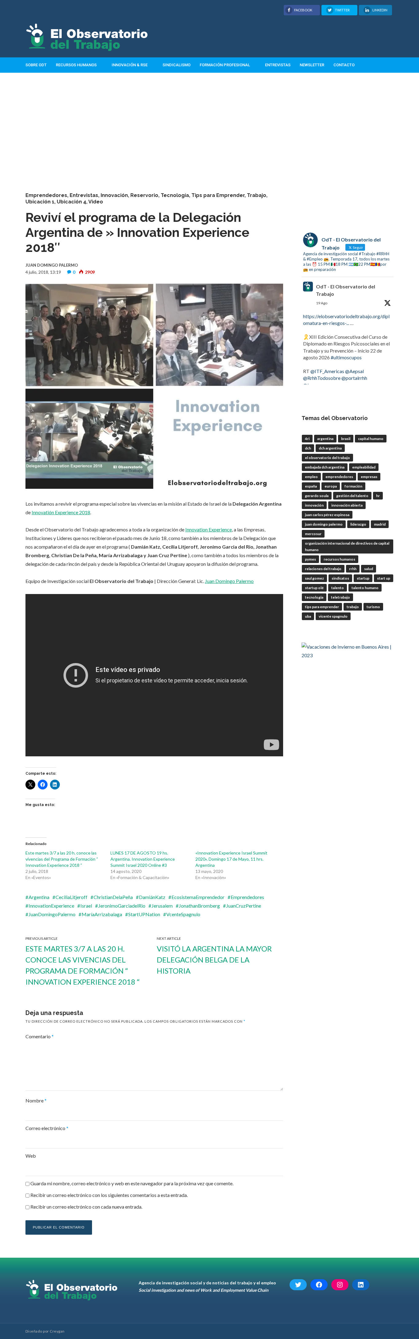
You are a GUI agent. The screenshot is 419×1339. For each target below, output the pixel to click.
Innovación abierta (347, 505)
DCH (308, 448)
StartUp (363, 578)
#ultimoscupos (346, 357)
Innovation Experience (208, 529)
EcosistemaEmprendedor (198, 897)
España (311, 486)
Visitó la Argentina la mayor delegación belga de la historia (214, 959)
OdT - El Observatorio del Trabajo (345, 290)
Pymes (310, 559)
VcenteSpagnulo (183, 914)
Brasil (345, 438)
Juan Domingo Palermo (229, 581)
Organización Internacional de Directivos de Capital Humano (347, 546)
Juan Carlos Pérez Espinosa (327, 514)
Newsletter (312, 65)
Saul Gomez (314, 578)
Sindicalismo (176, 65)
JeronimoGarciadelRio (121, 906)
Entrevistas (277, 65)
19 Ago (321, 303)
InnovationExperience (51, 906)
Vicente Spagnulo (333, 616)
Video (95, 202)
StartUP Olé (314, 587)
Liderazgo (358, 524)
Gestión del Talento (352, 495)
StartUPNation (144, 914)
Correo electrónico (46, 1128)
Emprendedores (46, 195)
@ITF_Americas (327, 371)
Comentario (39, 1036)
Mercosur (313, 533)
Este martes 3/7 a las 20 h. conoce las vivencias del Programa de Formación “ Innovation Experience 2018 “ (61, 859)
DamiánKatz (152, 897)
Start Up (383, 578)
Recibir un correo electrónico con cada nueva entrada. (86, 1207)
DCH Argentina (330, 448)
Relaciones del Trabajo (323, 568)
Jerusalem (162, 906)
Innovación (114, 195)
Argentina (39, 897)
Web (30, 1156)
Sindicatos (340, 578)
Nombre (36, 1100)
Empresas (369, 476)
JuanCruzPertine (243, 906)
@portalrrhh (354, 378)
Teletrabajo (340, 597)
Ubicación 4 (71, 202)
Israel (86, 906)
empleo (311, 476)
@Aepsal (354, 371)
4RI (307, 438)
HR (378, 495)
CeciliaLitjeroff (71, 897)
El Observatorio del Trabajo (327, 457)
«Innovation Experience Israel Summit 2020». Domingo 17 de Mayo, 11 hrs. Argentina (231, 859)
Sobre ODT (36, 65)
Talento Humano (365, 587)
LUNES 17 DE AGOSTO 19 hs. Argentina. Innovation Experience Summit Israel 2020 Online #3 (142, 859)
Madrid (380, 524)
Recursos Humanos (76, 65)
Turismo (373, 606)
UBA (308, 616)
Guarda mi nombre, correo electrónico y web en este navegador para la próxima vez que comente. (131, 1183)
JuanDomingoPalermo (52, 914)
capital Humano (370, 438)
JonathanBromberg (199, 906)
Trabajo (256, 195)
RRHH (352, 568)
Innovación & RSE (130, 65)
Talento (337, 587)
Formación (353, 486)
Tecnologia (314, 597)
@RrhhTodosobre (321, 378)
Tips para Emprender (217, 195)
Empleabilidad (363, 467)
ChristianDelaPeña (113, 897)
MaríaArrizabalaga (102, 914)
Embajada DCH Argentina (324, 467)
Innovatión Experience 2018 (61, 512)
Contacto (344, 65)
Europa (331, 486)
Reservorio (144, 195)
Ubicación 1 (39, 202)
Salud (368, 568)
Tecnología (175, 195)
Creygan (57, 1331)
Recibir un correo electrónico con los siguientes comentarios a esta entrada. (109, 1195)
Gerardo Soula (317, 495)
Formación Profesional (225, 65)
